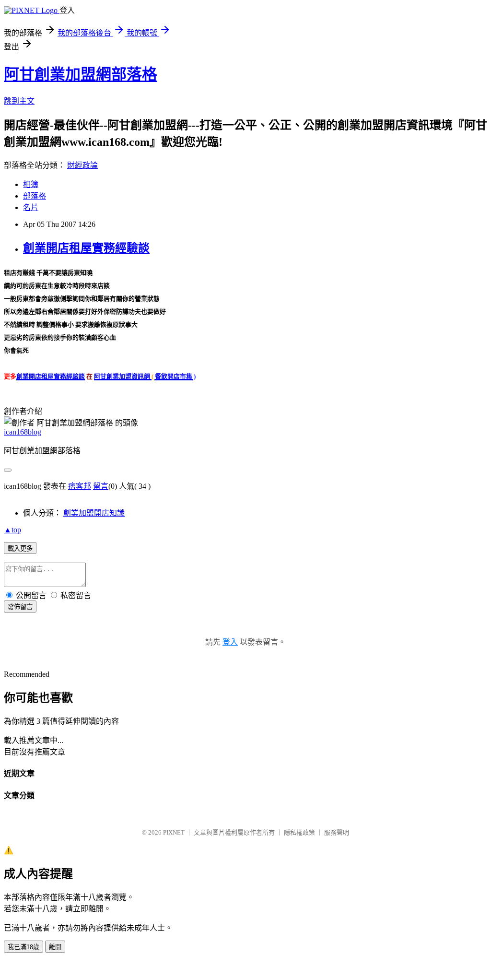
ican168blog (22, 432)
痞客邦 (79, 486)
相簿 (30, 184)
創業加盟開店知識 (94, 513)
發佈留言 (20, 607)
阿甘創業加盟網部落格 (80, 74)
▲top (12, 530)
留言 (100, 486)
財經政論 (82, 165)
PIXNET (174, 832)
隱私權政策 (299, 832)
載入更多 (20, 548)
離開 (55, 947)
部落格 (34, 196)
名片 (30, 207)
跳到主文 (19, 101)
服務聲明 (336, 832)
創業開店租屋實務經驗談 (86, 248)
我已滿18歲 (23, 947)
